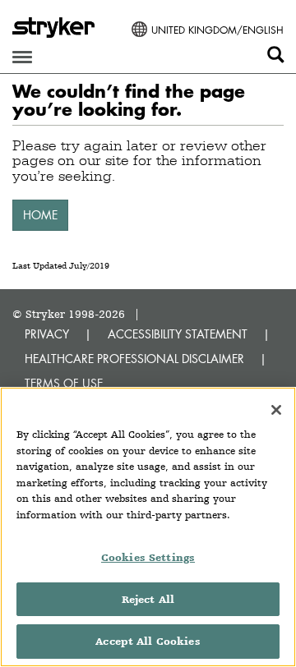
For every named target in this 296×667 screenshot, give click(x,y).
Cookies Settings (148, 557)
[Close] (276, 410)
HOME (40, 215)
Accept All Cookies (147, 641)
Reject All (148, 599)
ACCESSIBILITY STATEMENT (177, 334)
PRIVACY (47, 334)
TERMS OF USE (64, 383)
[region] (148, 527)
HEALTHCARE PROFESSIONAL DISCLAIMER (134, 358)
